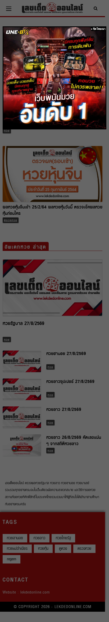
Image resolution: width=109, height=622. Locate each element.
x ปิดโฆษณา (98, 28)
